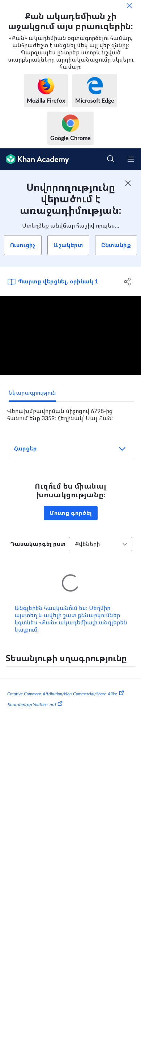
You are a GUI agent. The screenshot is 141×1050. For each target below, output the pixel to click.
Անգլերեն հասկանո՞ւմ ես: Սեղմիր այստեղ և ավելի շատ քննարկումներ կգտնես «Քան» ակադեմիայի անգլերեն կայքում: (70, 609)
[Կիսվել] (127, 281)
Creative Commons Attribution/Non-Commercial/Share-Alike (62, 684)
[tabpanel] (70, 412)
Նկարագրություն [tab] (32, 393)
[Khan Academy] (34, 159)
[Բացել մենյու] (131, 159)
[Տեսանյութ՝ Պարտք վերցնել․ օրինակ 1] (70, 335)
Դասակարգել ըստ (38, 544)
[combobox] (100, 544)
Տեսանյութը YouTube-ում (31, 694)
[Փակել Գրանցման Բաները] (128, 183)
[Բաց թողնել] (129, 6)
